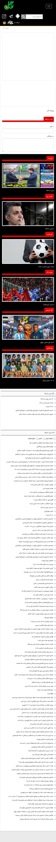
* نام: (52, 126)
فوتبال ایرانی (49, 438)
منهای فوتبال (31, 438)
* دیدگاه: (50, 136)
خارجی (40, 438)
